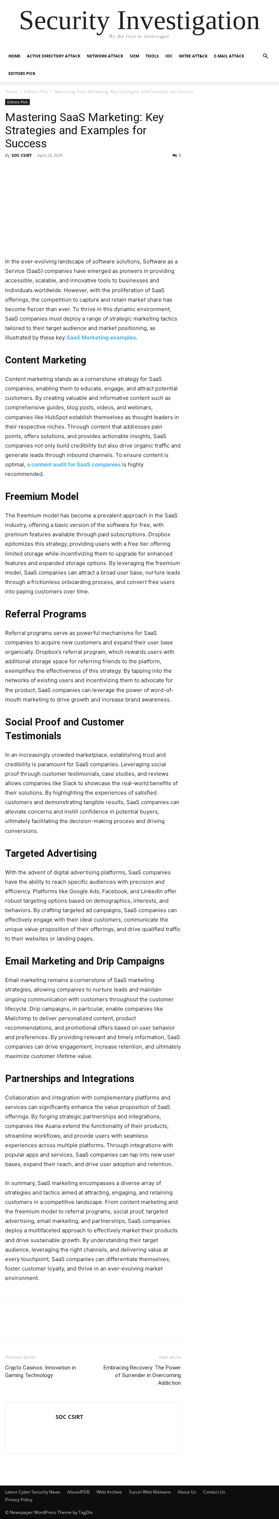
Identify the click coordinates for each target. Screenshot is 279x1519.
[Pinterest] (62, 1323)
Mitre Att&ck (193, 56)
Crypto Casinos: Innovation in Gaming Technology (40, 1371)
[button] (265, 56)
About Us (187, 1492)
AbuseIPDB (78, 1492)
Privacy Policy (18, 1499)
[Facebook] (12, 1323)
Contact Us (214, 1492)
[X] (46, 1323)
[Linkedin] (29, 1323)
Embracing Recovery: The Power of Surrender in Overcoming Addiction (142, 1375)
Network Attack (105, 56)
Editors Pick (21, 73)
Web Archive (109, 1492)
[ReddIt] (96, 1323)
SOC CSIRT (22, 155)
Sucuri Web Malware (150, 1492)
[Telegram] (79, 1323)
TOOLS (152, 56)
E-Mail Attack (229, 56)
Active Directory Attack (53, 56)
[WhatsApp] (112, 1323)
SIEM (134, 56)
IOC (169, 56)
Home (14, 56)
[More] (129, 1323)
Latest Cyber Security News (32, 1492)
